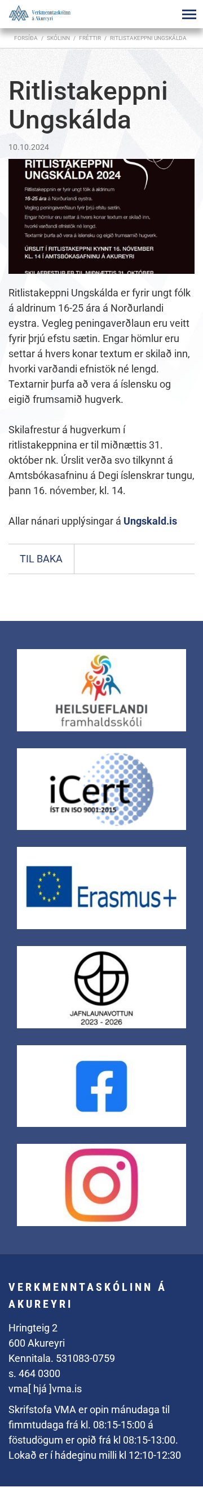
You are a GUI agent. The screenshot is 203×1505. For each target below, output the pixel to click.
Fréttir (90, 38)
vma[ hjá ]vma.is (45, 1389)
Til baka (41, 559)
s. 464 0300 (34, 1373)
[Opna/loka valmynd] (189, 14)
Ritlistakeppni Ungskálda (148, 38)
